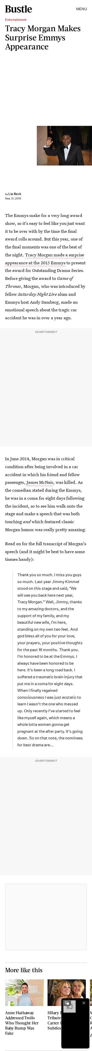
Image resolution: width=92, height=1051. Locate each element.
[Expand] (67, 1003)
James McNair (40, 482)
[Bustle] (18, 9)
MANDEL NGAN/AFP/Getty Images (89, 145)
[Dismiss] (84, 1003)
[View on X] (46, 917)
